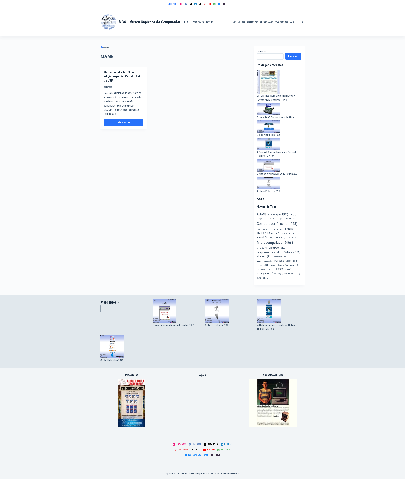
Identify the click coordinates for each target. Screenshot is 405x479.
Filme (274, 229)
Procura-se (198, 22)
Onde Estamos (266, 22)
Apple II (282, 214)
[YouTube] (210, 4)
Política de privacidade (304, 18)
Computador (289, 219)
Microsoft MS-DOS (280, 257)
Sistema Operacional (288, 265)
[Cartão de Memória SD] (131, 403)
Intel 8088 (294, 233)
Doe (243, 22)
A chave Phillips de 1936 (269, 191)
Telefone (269, 269)
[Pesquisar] (303, 22)
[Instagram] (181, 4)
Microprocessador (266, 252)
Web (280, 274)
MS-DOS (279, 261)
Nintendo (263, 265)
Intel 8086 (284, 233)
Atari (293, 214)
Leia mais (127, 123)
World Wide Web (292, 274)
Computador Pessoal (277, 223)
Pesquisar (261, 51)
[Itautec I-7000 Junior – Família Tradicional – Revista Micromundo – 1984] (273, 403)
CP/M (259, 229)
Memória (209, 22)
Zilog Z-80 (268, 278)
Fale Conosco (281, 22)
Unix (288, 269)
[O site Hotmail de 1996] (124, 346)
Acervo (303, 27)
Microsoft (264, 256)
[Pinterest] (205, 4)
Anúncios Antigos (223, 13)
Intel (275, 233)
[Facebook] (186, 4)
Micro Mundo (277, 247)
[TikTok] (200, 4)
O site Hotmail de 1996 (111, 360)
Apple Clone (271, 214)
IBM (289, 229)
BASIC (259, 219)
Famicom (266, 229)
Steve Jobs (261, 269)
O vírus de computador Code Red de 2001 (278, 173)
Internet (262, 237)
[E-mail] (224, 4)
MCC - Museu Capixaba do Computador (149, 22)
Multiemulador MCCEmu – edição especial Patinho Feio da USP (122, 76)
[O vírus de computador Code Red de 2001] (176, 311)
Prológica (273, 265)
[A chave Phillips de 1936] (228, 311)
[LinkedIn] (195, 4)
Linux (272, 237)
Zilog (259, 278)
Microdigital (262, 248)
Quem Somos (252, 22)
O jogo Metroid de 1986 (268, 134)
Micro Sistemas (288, 252)
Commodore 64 (277, 219)
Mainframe (292, 237)
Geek (281, 229)
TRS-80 (279, 269)
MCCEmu (236, 22)
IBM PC (263, 233)
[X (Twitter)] (191, 4)
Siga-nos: (172, 3)
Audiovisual (224, 32)
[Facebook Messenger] (219, 4)
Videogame (266, 273)
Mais (292, 22)
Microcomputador (275, 242)
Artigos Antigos (223, 23)
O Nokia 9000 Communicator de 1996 (275, 117)
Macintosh (281, 237)
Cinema (267, 219)
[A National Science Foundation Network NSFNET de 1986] (281, 311)
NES (295, 261)
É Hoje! (187, 22)
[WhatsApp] (214, 4)
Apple (261, 214)
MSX (288, 261)
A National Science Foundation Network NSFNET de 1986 (277, 327)
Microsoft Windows (265, 261)
